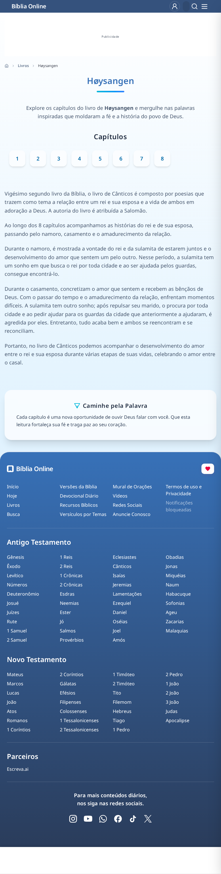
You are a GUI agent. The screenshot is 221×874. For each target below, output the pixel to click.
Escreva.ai (17, 769)
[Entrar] (174, 6)
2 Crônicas (71, 585)
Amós (119, 640)
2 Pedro (174, 674)
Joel (117, 631)
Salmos (68, 631)
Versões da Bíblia (78, 486)
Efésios (67, 693)
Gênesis (15, 557)
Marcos (15, 683)
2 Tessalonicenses (79, 729)
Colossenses (73, 711)
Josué (13, 603)
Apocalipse (177, 720)
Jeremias (122, 585)
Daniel (120, 612)
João (11, 702)
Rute (12, 621)
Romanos (17, 720)
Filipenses (70, 702)
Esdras (67, 594)
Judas (172, 711)
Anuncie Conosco (131, 514)
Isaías (119, 575)
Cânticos (122, 566)
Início (13, 486)
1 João (172, 683)
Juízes (13, 612)
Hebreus (122, 711)
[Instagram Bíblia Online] (73, 818)
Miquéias (176, 575)
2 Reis (66, 566)
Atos (12, 711)
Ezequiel (122, 603)
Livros (23, 65)
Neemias (69, 603)
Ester (65, 612)
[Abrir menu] (204, 6)
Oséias (120, 621)
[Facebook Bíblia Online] (118, 818)
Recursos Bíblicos (79, 505)
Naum (172, 585)
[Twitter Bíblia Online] (148, 818)
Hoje (12, 496)
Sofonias (175, 603)
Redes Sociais (127, 505)
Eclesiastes (124, 557)
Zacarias (175, 621)
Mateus (15, 674)
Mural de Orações (132, 486)
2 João (172, 693)
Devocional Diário (79, 496)
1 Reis (66, 557)
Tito (117, 693)
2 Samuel (17, 640)
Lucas (13, 693)
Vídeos (120, 496)
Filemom (122, 702)
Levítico (15, 575)
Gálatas (68, 683)
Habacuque (178, 594)
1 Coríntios (19, 729)
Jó (62, 621)
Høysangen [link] (48, 65)
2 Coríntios (71, 674)
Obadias (175, 557)
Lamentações (127, 594)
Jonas (172, 566)
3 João (172, 702)
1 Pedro (121, 729)
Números (17, 585)
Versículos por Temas (83, 514)
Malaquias (177, 631)
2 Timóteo (124, 683)
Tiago (119, 720)
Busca (13, 514)
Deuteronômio (23, 594)
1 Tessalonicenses (79, 720)
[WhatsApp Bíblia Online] (103, 818)
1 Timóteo (124, 674)
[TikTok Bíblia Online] (133, 818)
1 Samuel (17, 631)
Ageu (171, 612)
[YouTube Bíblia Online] (88, 818)
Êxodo (13, 566)
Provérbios (72, 640)
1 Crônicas (71, 575)
